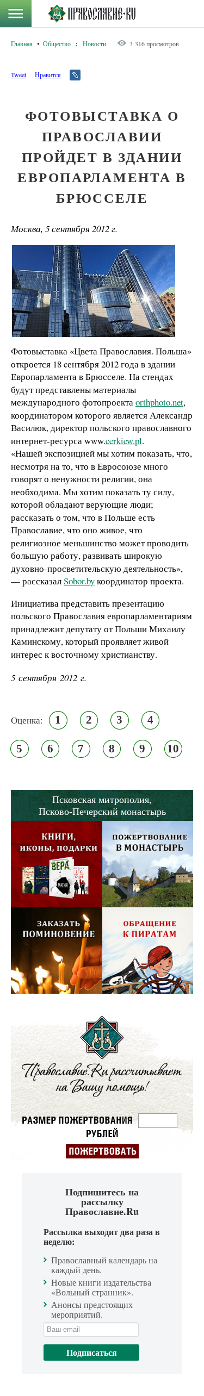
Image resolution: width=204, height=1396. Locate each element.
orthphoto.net (159, 402)
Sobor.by (79, 581)
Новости (94, 43)
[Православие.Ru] (91, 13)
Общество (57, 43)
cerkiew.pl (124, 440)
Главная (22, 43)
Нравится (48, 74)
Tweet (18, 74)
